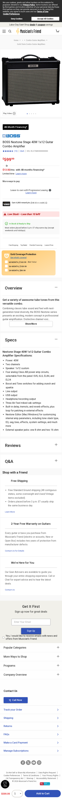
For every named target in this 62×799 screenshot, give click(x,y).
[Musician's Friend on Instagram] (39, 762)
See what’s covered (18, 258)
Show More (31, 324)
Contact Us (10, 590)
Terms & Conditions (31, 775)
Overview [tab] (13, 288)
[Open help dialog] (5, 784)
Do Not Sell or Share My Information (21, 773)
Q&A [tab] (9, 461)
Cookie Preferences (11, 14)
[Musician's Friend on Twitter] (28, 762)
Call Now (17, 700)
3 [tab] (31, 113)
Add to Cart (42, 793)
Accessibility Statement (46, 778)
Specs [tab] (11, 340)
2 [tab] (29, 113)
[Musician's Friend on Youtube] (33, 762)
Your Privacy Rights (50, 775)
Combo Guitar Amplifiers (35, 40)
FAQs (6, 734)
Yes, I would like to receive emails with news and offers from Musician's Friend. (31, 637)
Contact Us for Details (14, 551)
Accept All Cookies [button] (45, 19)
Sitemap (29, 778)
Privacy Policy (29, 5)
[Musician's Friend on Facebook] (23, 762)
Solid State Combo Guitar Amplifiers (31, 44)
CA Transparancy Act (14, 778)
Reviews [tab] (13, 445)
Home (16, 40)
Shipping (8, 718)
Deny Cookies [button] (16, 19)
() (10, 151)
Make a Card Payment (16, 742)
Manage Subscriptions (16, 750)
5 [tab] (35, 113)
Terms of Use (42, 12)
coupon (41, 24)
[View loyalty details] (46, 203)
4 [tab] (33, 113)
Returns (8, 726)
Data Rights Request (47, 773)
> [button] (22, 40)
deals (32, 24)
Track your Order (13, 709)
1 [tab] (27, 113)
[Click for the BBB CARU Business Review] (45, 783)
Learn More (10, 512)
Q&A (22, 151)
